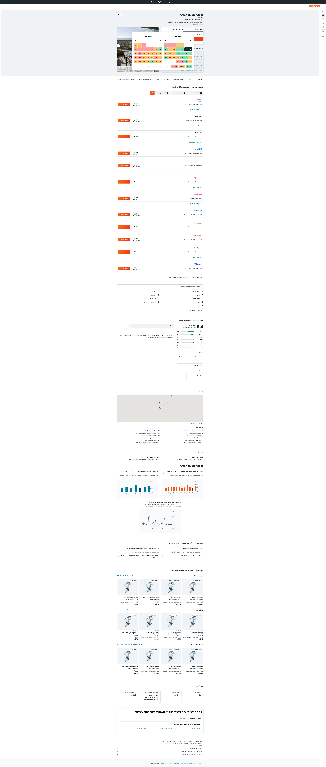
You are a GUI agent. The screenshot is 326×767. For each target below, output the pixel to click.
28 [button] (186, 61)
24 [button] (174, 57)
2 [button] (139, 45)
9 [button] (139, 49)
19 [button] (165, 53)
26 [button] (166, 57)
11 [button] (169, 49)
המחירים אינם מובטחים (169, 743)
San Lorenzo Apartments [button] (131, 597)
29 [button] (182, 61)
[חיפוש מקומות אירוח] (323, 15)
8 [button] (182, 49)
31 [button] (135, 61)
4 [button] (160, 49)
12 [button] (165, 49)
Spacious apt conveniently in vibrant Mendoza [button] (151, 598)
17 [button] (174, 53)
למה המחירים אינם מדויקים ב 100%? (191, 754)
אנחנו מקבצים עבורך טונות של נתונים (191, 751)
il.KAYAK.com (200, 763)
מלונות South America (186, 763)
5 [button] (165, 45)
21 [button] (186, 57)
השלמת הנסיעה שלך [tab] (195, 718)
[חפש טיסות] (323, 11)
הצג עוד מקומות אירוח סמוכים (125, 575)
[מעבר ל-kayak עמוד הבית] (314, 6)
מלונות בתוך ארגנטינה (174, 763)
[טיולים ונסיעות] (323, 32)
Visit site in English (156, 2)
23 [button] (178, 57)
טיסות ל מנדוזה (196, 728)
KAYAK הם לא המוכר (196, 748)
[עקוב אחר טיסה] (323, 27)
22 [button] (182, 57)
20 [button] (190, 57)
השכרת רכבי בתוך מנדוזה (166, 728)
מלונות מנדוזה (164, 763)
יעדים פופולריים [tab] (183, 718)
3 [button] (135, 45)
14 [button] (186, 53)
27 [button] (190, 61)
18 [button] (170, 53)
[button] (2, 2)
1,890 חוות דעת (189, 19)
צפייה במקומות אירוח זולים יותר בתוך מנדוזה (129, 610)
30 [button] (178, 61)
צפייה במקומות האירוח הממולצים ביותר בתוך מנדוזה (131, 644)
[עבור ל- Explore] (323, 23)
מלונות (194, 763)
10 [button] (174, 49)
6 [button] (190, 49)
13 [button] (190, 53)
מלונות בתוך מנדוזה (141, 728)
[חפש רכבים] (323, 18)
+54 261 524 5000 (198, 24)
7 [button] (186, 49)
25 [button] (170, 57)
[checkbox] (194, 376)
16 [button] (178, 53)
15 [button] (182, 53)
